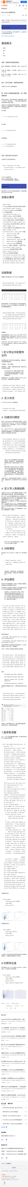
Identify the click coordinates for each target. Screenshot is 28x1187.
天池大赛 (11, 1171)
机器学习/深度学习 (15, 1003)
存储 (15, 1008)
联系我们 (14, 1167)
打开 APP (24, 2)
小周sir (2, 1048)
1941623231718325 (5, 1091)
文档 (2, 1171)
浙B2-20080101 (15, 1179)
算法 (11, 1008)
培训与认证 (15, 1171)
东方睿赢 (3, 1099)
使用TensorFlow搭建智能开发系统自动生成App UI (13, 1148)
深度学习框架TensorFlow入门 (8, 1135)
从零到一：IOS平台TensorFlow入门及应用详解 (12, 1151)
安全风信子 (3, 1032)
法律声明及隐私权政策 (5, 1176)
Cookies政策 (13, 1176)
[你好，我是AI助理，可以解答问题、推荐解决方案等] (19, 5)
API (7, 1008)
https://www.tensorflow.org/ (7, 36)
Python (7, 1003)
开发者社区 (6, 1171)
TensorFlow (16, 1005)
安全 (22, 1005)
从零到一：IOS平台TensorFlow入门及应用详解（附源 (13, 1154)
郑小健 (2, 1040)
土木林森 (3, 1057)
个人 (25, 8)
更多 (2, 1139)
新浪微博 (8, 1163)
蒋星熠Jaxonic (4, 1023)
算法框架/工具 (9, 1005)
